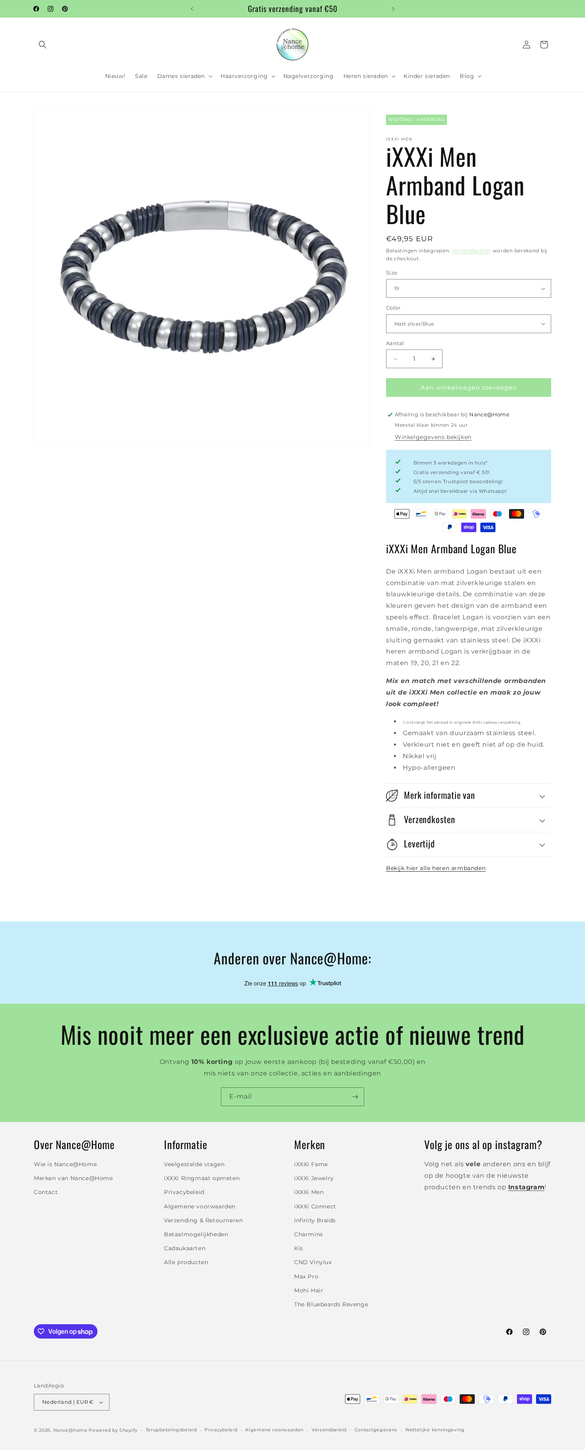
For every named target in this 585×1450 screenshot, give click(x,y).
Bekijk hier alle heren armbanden (436, 868)
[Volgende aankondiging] (393, 8)
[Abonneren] (355, 1096)
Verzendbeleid (329, 1429)
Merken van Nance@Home (73, 1178)
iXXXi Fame (311, 1164)
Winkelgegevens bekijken (433, 437)
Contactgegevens (376, 1429)
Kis (298, 1248)
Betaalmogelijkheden (196, 1234)
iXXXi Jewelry (314, 1178)
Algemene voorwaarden (200, 1206)
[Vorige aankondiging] (192, 8)
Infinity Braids (315, 1220)
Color (393, 307)
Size (392, 272)
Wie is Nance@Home (65, 1164)
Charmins (308, 1234)
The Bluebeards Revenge (331, 1304)
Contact (46, 1192)
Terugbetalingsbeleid (171, 1429)
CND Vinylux (313, 1262)
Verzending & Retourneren (203, 1220)
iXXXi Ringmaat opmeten (202, 1178)
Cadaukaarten (184, 1248)
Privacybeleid (184, 1192)
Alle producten (186, 1262)
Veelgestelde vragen (194, 1164)
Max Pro (306, 1276)
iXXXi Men (309, 1192)
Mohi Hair (308, 1290)
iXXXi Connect (315, 1206)
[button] (42, 44)
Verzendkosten (471, 251)
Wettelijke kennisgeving (435, 1429)
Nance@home (70, 1430)
